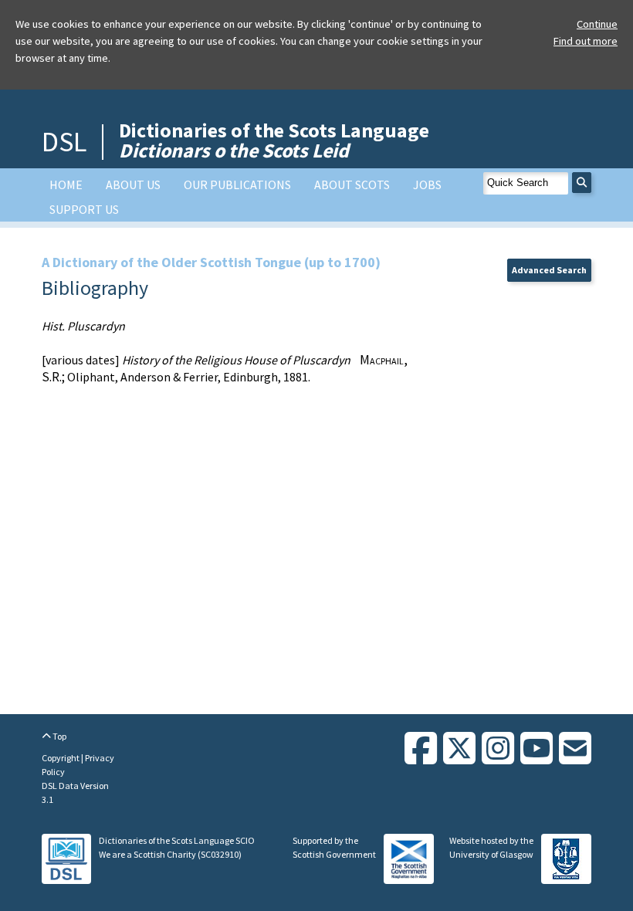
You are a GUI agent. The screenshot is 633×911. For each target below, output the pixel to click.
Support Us (84, 209)
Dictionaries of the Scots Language (274, 140)
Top (58, 736)
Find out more (585, 41)
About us (133, 184)
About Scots (352, 184)
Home (66, 184)
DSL (64, 141)
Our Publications (237, 184)
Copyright (61, 758)
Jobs (427, 184)
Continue (597, 24)
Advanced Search (549, 270)
